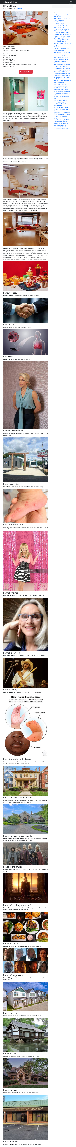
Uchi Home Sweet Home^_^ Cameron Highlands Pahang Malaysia (62, 109)
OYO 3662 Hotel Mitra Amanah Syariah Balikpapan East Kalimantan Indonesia (62, 82)
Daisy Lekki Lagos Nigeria (61, 57)
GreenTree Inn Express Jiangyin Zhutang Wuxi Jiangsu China (62, 43)
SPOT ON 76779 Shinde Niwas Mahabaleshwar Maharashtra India (62, 93)
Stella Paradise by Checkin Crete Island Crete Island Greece (61, 61)
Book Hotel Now (25, 72)
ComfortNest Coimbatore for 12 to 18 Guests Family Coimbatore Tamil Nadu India (62, 30)
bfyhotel (19, 8)
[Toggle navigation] (71, 2)
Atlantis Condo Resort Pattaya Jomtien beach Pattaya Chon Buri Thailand (62, 77)
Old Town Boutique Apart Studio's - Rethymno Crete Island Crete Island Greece (61, 87)
